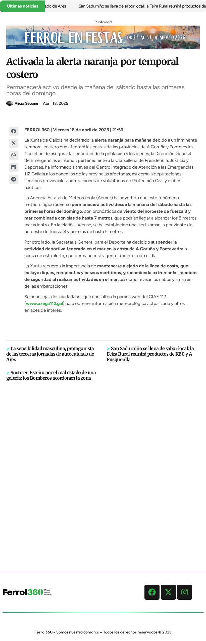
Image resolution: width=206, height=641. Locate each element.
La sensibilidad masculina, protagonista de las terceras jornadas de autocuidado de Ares (50, 354)
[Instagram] (184, 592)
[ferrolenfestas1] (103, 47)
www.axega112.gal (44, 303)
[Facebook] (152, 592)
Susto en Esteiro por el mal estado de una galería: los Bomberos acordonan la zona (51, 375)
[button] (14, 131)
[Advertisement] (103, 458)
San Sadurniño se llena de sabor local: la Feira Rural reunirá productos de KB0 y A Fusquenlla (150, 354)
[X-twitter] (168, 592)
